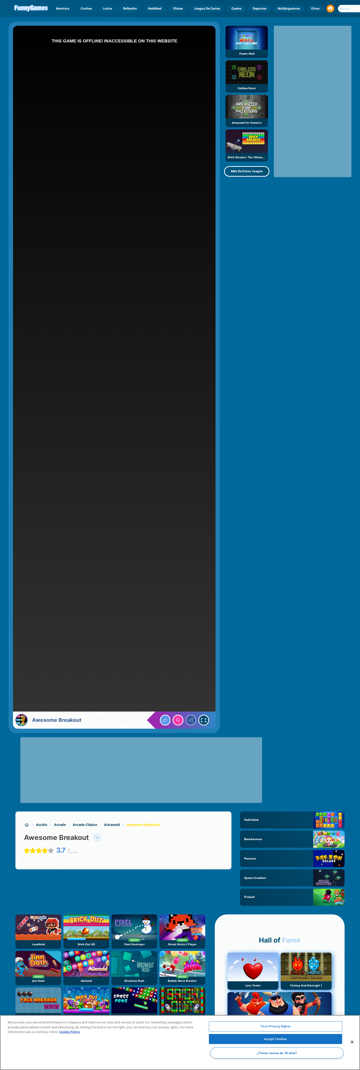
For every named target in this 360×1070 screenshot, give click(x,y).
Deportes (259, 8)
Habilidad (155, 8)
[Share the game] (191, 720)
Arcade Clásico (85, 824)
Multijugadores (289, 8)
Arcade (60, 824)
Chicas (178, 8)
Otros (315, 8)
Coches (86, 8)
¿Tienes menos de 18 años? (277, 1053)
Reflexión (130, 8)
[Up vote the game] (165, 720)
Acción (41, 824)
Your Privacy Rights (275, 1026)
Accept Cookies (275, 1039)
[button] (330, 8)
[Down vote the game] (178, 720)
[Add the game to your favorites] (97, 838)
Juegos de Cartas (207, 8)
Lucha (107, 8)
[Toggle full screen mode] (203, 720)
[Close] (352, 1042)
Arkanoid (112, 824)
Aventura (62, 8)
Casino (236, 8)
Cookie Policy (69, 1032)
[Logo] (31, 8)
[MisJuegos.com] (26, 824)
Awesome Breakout (143, 824)
